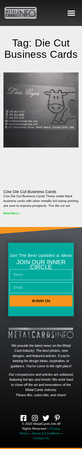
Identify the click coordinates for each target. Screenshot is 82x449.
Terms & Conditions (46, 433)
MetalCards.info (44, 424)
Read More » (11, 213)
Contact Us (41, 438)
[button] (71, 13)
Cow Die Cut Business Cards (29, 191)
